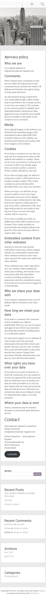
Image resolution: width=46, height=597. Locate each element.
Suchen (7, 471)
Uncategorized (11, 576)
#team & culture (11, 504)
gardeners (9, 524)
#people (8, 500)
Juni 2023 (8, 552)
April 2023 (9, 556)
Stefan (7, 528)
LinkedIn (12, 454)
